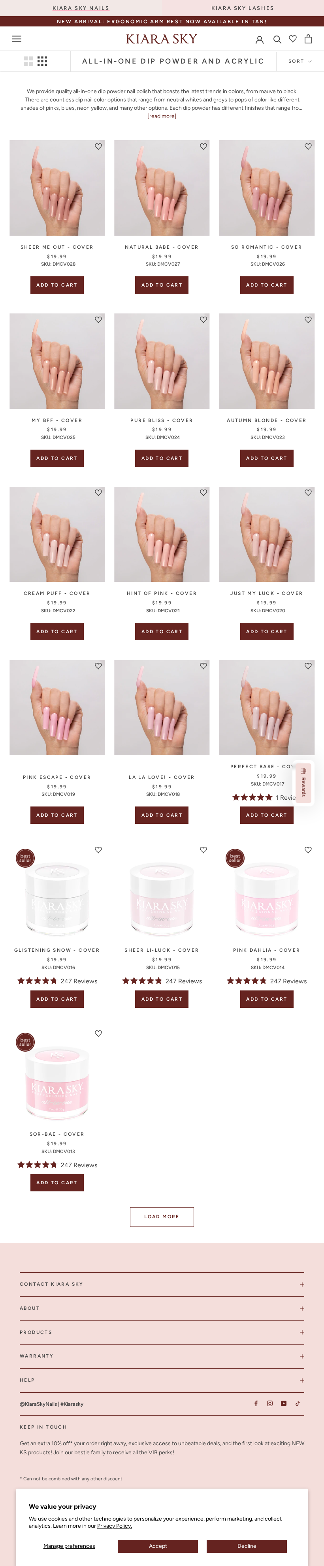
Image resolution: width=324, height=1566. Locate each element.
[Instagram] (270, 1403)
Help (27, 1380)
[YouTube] (283, 1403)
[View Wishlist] (293, 39)
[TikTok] (297, 1403)
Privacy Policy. (114, 1526)
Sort (297, 61)
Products (36, 1332)
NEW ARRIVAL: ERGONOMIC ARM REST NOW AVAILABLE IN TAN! (162, 21)
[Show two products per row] (28, 61)
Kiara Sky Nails (81, 8)
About (30, 1308)
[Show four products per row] (42, 61)
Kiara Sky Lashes (243, 8)
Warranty (37, 1356)
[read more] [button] (162, 116)
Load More (162, 1216)
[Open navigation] (16, 39)
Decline (246, 1546)
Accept (158, 1546)
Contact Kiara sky (52, 1284)
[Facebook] (256, 1403)
